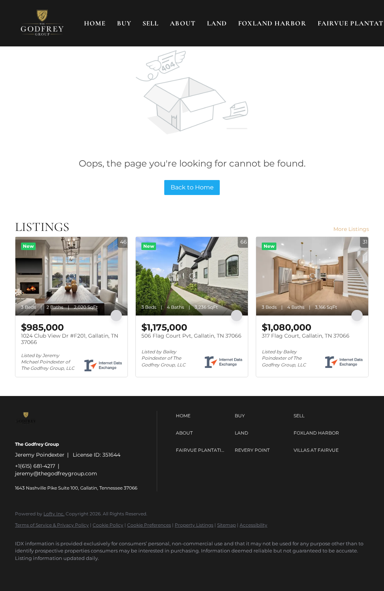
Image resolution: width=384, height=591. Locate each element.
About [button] (183, 23)
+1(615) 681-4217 (35, 466)
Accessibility (253, 525)
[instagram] (89, 571)
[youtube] (111, 571)
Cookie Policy (108, 525)
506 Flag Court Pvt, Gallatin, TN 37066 (191, 335)
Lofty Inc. (54, 514)
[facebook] (24, 571)
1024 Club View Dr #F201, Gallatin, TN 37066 (69, 339)
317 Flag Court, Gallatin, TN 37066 (306, 335)
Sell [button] (150, 23)
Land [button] (217, 23)
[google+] (133, 571)
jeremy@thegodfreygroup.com (56, 473)
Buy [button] (124, 23)
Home (94, 23)
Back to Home (192, 187)
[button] (42, 23)
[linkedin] (46, 571)
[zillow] (67, 571)
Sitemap (226, 525)
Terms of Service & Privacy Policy (52, 525)
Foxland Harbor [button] (272, 23)
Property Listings (194, 525)
